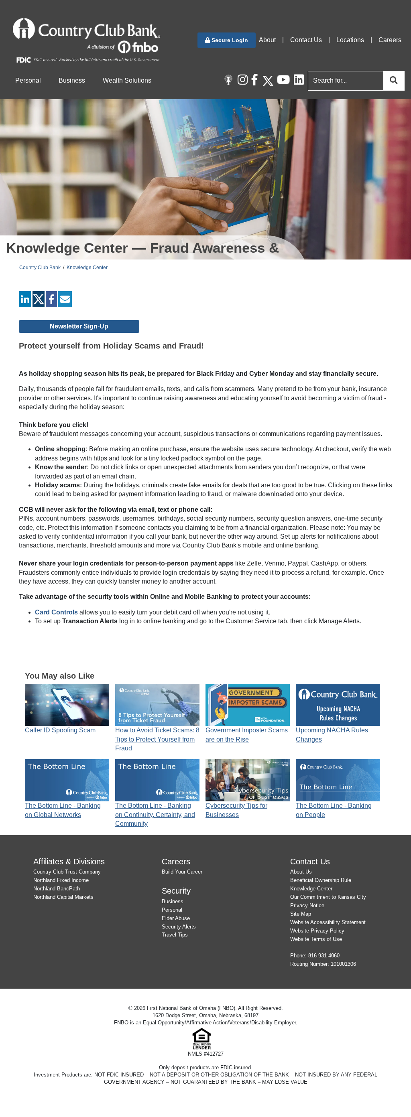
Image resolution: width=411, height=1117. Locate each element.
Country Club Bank (40, 267)
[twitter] (39, 301)
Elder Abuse (176, 918)
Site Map (300, 914)
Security (176, 890)
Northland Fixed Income (61, 880)
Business (172, 901)
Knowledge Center (87, 267)
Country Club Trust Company (67, 872)
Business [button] (72, 80)
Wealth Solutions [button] (127, 80)
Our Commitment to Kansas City (328, 897)
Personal (172, 910)
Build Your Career (182, 872)
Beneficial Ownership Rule (320, 880)
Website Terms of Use (316, 939)
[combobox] (354, 80)
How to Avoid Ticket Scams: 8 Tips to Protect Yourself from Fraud (157, 739)
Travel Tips (175, 935)
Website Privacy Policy (317, 931)
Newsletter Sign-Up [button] (79, 326)
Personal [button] (28, 80)
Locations (350, 39)
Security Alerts (179, 927)
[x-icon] (268, 81)
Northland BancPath (56, 889)
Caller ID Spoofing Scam (60, 730)
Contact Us (306, 39)
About (267, 39)
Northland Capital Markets (63, 897)
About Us (301, 872)
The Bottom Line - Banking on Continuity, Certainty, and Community (155, 814)
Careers (389, 39)
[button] (226, 40)
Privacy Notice (307, 905)
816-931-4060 (324, 956)
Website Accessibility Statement (328, 922)
